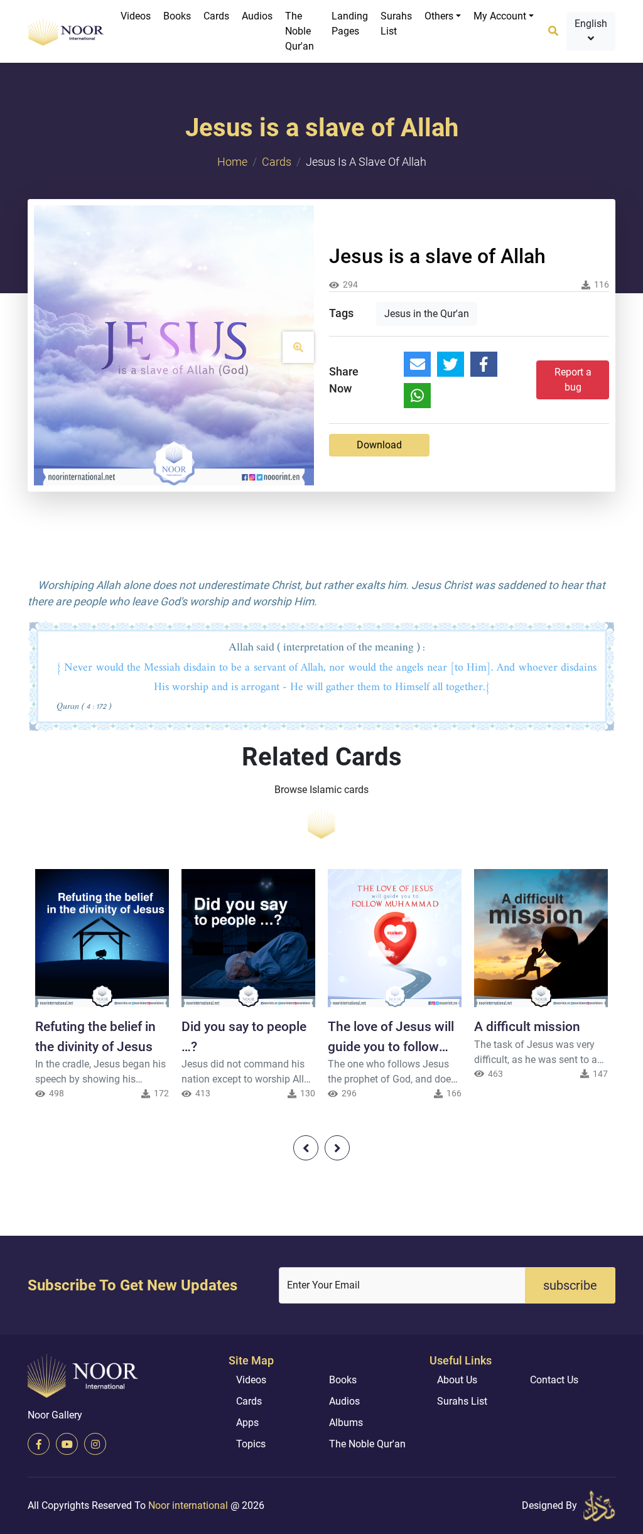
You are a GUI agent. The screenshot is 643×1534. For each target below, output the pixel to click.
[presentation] (305, 1147)
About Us (457, 1380)
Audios (257, 16)
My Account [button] (499, 16)
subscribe (570, 1285)
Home (232, 161)
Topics (251, 1444)
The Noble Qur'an (299, 31)
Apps (247, 1423)
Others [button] (438, 16)
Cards (216, 16)
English (591, 24)
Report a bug (573, 379)
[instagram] (95, 1444)
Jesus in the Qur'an (426, 314)
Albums (346, 1423)
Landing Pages (350, 23)
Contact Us (554, 1380)
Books (177, 16)
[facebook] (39, 1444)
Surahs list (396, 23)
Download (379, 445)
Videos (136, 16)
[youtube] (67, 1444)
